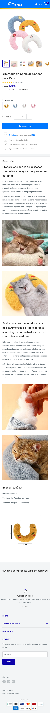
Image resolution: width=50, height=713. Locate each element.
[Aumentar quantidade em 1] (29, 116)
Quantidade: (7, 117)
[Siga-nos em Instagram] (8, 681)
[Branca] (24, 106)
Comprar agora (25, 126)
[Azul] (15, 106)
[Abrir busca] (36, 4)
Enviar (8, 661)
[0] (45, 3)
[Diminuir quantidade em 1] (16, 116)
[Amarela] (6, 106)
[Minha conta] (40, 4)
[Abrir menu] (3, 4)
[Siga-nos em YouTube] (13, 681)
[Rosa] (33, 106)
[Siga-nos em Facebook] (4, 681)
